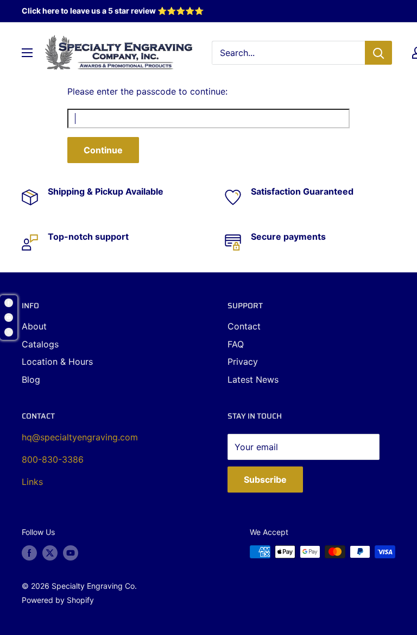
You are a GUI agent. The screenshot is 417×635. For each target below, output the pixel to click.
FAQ (236, 344)
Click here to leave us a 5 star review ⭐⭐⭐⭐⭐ (113, 10)
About (34, 326)
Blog (31, 379)
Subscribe (265, 479)
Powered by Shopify (58, 600)
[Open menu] (27, 52)
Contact (244, 326)
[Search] (378, 53)
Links (32, 481)
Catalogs (40, 344)
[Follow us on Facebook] (29, 553)
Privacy (243, 361)
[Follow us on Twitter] (50, 553)
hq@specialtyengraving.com (80, 437)
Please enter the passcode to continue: (147, 91)
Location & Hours (57, 361)
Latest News (253, 379)
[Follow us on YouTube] (70, 553)
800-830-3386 (53, 459)
